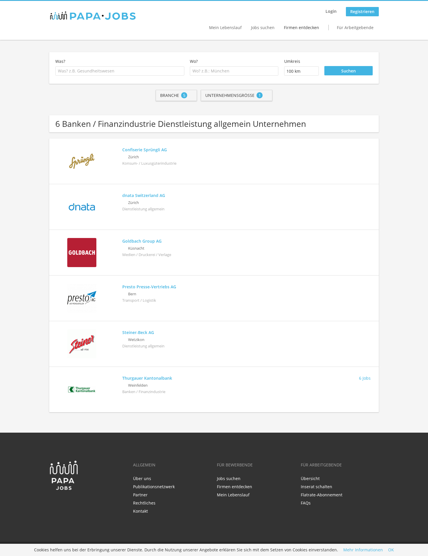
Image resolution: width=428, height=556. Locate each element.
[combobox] (119, 71)
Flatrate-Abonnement (321, 495)
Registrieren (362, 11)
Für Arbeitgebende (355, 27)
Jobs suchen (263, 27)
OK (391, 550)
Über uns (142, 478)
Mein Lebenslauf (225, 27)
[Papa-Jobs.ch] (93, 15)
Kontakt (140, 511)
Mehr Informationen (363, 550)
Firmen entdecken (301, 27)
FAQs (306, 503)
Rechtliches (144, 503)
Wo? (194, 61)
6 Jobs (365, 378)
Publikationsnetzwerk (154, 486)
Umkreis (292, 61)
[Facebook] (53, 502)
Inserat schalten (316, 486)
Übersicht (310, 478)
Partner (140, 495)
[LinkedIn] (63, 502)
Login (331, 11)
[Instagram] (71, 502)
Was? (60, 61)
